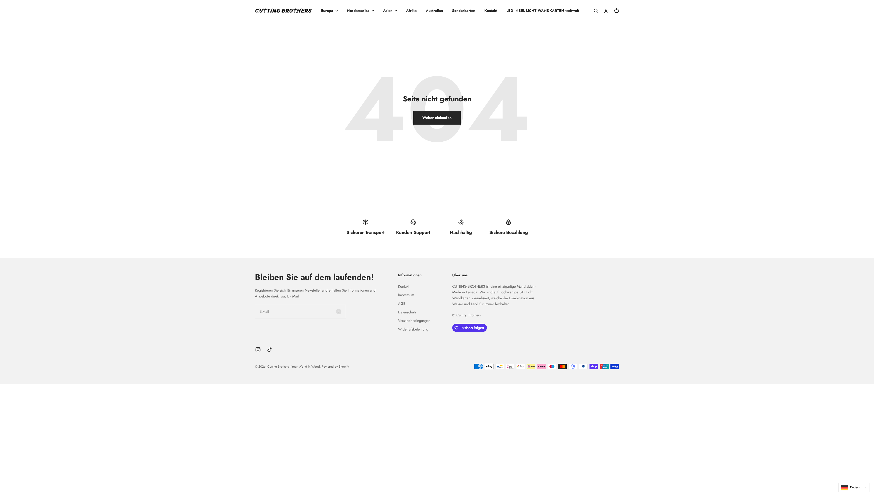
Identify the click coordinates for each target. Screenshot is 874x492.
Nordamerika (358, 10)
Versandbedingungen (414, 320)
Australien (434, 10)
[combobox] (853, 487)
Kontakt (490, 10)
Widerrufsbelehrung (413, 329)
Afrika (411, 10)
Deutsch (855, 487)
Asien (387, 10)
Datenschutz (407, 312)
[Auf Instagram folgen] (258, 350)
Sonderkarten (463, 10)
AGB (401, 303)
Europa (327, 10)
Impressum (406, 294)
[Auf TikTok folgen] (270, 350)
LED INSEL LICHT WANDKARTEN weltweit (542, 10)
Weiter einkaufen (437, 117)
